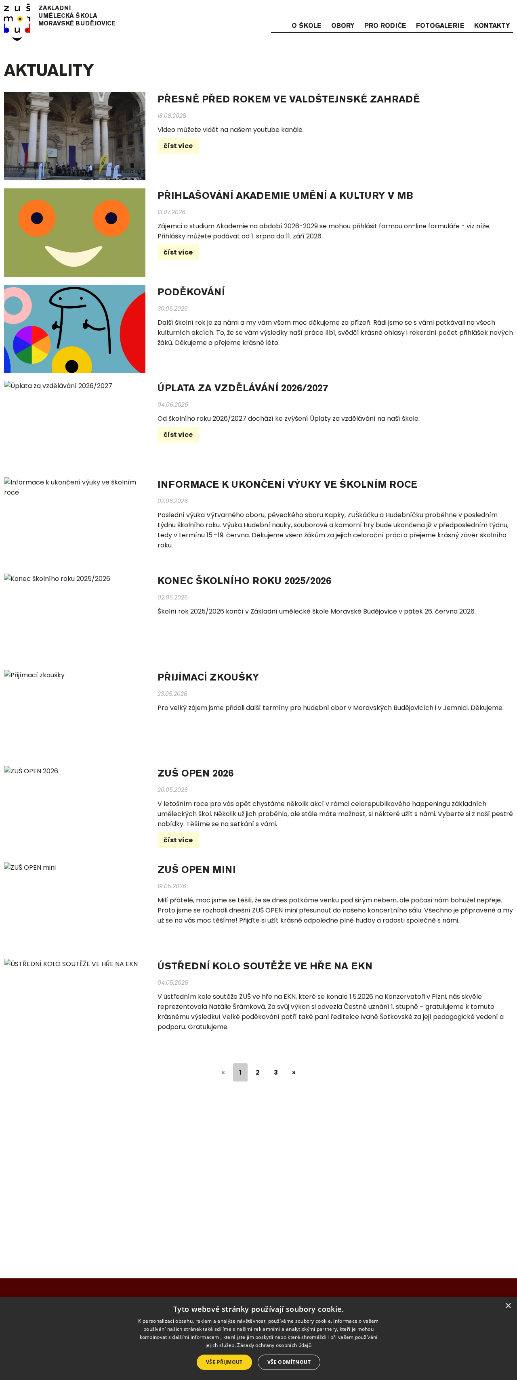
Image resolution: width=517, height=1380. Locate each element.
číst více (178, 145)
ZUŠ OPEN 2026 (195, 773)
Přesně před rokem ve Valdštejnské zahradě (289, 99)
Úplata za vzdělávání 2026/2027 (243, 388)
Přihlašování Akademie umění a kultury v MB (285, 195)
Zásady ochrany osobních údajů (274, 1345)
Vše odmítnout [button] (289, 1362)
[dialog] (258, 1338)
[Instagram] (476, 10)
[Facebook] (492, 10)
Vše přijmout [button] (224, 1362)
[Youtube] (508, 10)
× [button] (508, 1306)
